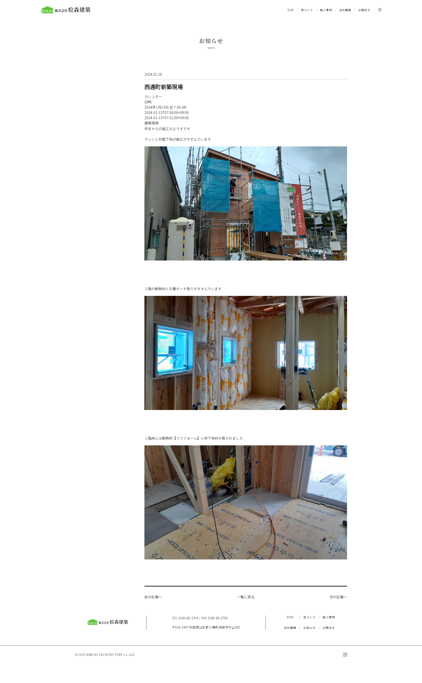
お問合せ (364, 10)
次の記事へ (338, 596)
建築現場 (151, 123)
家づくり (307, 10)
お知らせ (309, 628)
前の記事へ (153, 596)
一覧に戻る (246, 596)
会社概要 (345, 10)
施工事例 (326, 10)
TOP (290, 10)
